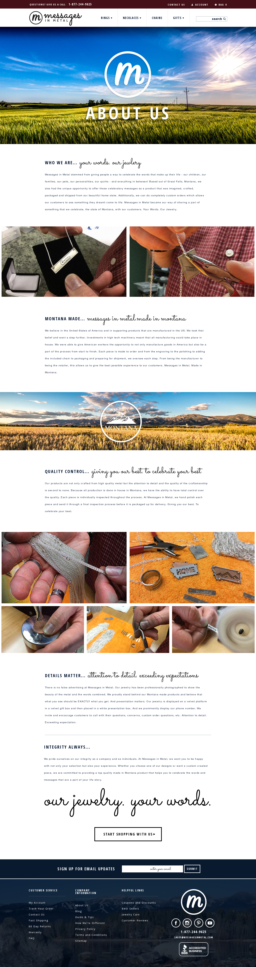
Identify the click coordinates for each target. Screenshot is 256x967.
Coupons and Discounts (139, 902)
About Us (81, 905)
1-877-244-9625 (80, 4)
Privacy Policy (85, 929)
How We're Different (90, 923)
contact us (176, 4)
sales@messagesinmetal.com (193, 937)
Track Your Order (41, 908)
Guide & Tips (84, 917)
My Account (37, 902)
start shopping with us (128, 834)
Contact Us (37, 914)
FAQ (32, 938)
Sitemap (81, 940)
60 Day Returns (40, 926)
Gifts (178, 18)
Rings (106, 18)
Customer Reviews (135, 920)
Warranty (35, 932)
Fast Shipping (38, 920)
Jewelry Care (131, 914)
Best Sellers (130, 908)
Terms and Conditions (91, 935)
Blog (78, 911)
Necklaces (131, 18)
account (201, 4)
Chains (157, 18)
